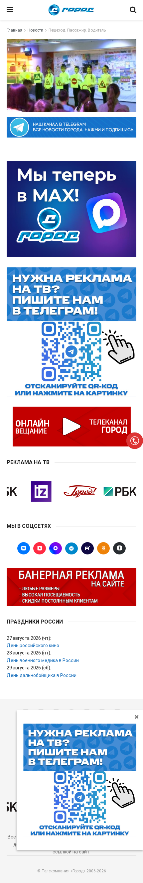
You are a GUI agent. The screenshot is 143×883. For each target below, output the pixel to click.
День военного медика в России (43, 660)
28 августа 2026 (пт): (29, 652)
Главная (14, 30)
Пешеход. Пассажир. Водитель (77, 30)
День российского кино (33, 645)
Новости (35, 30)
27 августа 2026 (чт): (29, 638)
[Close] (136, 716)
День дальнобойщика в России (41, 675)
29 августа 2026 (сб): (29, 667)
